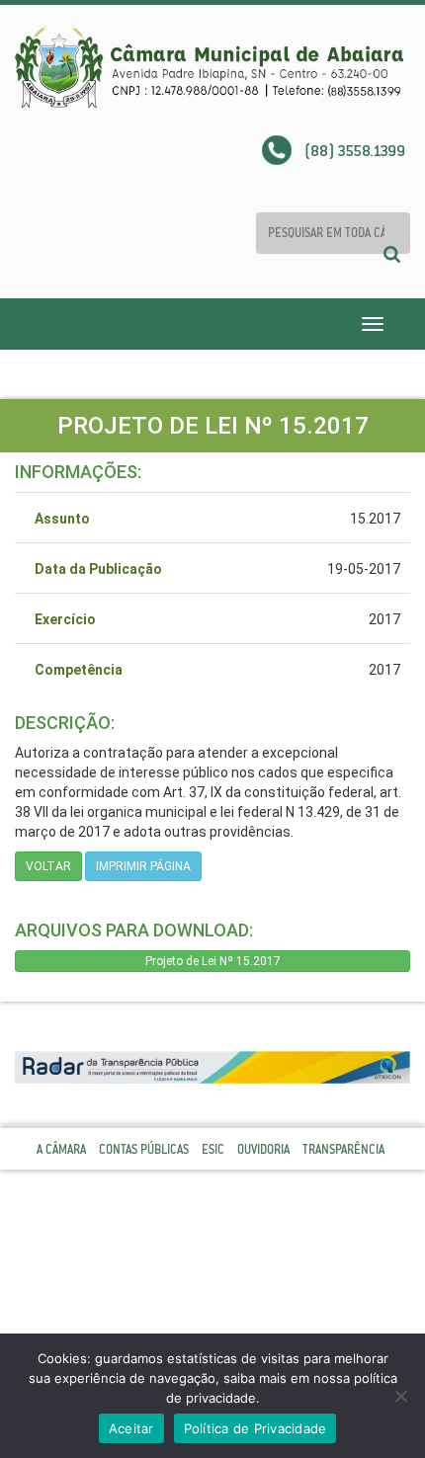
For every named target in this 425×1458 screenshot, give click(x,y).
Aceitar (131, 1428)
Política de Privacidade (255, 1428)
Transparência (343, 1149)
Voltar (48, 866)
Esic (213, 1149)
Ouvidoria (263, 1149)
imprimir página (143, 866)
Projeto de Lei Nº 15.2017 (213, 961)
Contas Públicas (144, 1149)
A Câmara (61, 1149)
